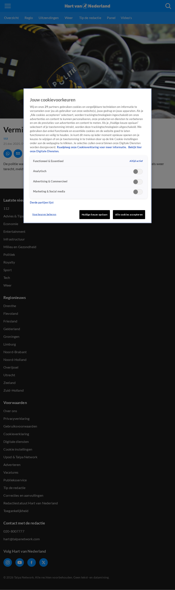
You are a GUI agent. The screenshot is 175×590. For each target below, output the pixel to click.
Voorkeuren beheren (44, 214)
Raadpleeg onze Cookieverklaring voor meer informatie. (92, 147)
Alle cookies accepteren (129, 214)
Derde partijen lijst (42, 202)
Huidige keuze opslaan (95, 214)
